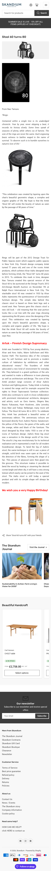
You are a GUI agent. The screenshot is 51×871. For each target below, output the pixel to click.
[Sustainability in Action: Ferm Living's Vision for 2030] (22, 566)
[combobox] (25, 13)
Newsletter (7, 754)
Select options (22, 673)
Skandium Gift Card (11, 743)
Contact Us (7, 799)
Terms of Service (9, 768)
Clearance (6, 750)
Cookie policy (8, 813)
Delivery (5, 778)
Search (44, 13)
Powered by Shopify (33, 851)
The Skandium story (11, 806)
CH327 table (10, 653)
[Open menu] (46, 5)
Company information (12, 810)
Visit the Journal (37, 547)
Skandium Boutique (11, 747)
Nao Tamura (8, 280)
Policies (5, 786)
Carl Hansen (9, 650)
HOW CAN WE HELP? (11, 827)
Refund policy (8, 775)
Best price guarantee (11, 771)
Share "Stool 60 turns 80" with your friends (23, 535)
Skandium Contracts (11, 740)
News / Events (8, 803)
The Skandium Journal (12, 736)
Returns (5, 782)
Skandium (20, 851)
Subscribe (41, 716)
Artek (46, 264)
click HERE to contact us (13, 831)
